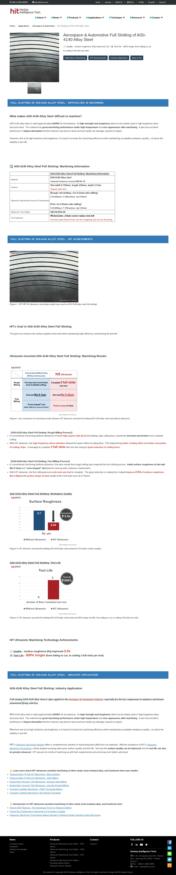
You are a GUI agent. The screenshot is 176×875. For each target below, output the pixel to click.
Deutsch (162, 2)
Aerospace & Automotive (43, 26)
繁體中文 (130, 2)
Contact (156, 17)
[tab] (88, 103)
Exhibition (14, 847)
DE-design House (125, 872)
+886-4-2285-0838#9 (19, 2)
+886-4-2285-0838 (146, 864)
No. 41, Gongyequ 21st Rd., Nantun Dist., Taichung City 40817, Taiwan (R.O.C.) (146, 858)
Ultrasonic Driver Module (60, 866)
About (40, 17)
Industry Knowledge (18, 849)
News (56, 17)
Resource (137, 17)
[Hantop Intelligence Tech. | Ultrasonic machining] (25, 8)
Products (73, 17)
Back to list (136, 58)
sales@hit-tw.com (41, 2)
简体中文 (119, 2)
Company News (16, 844)
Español (151, 2)
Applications (94, 17)
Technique (116, 17)
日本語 (141, 2)
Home (98, 2)
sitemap (108, 2)
